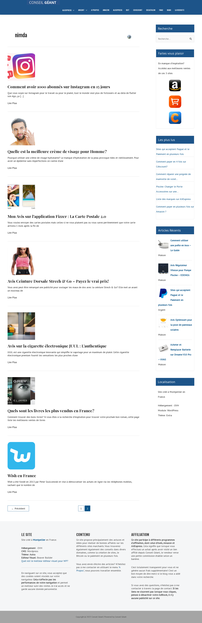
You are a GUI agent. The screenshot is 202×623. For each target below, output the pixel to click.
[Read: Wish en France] (21, 455)
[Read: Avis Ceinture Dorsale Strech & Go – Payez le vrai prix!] (21, 261)
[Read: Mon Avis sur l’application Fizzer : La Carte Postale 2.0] (21, 196)
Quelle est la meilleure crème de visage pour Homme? (57, 151)
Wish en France (22, 475)
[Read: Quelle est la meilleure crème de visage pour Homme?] (21, 131)
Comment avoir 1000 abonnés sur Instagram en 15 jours (59, 86)
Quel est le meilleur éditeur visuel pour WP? (44, 560)
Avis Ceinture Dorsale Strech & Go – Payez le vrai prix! (58, 281)
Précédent (18, 508)
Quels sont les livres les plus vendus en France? (51, 410)
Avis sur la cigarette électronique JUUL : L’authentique (57, 345)
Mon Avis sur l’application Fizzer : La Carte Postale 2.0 (57, 216)
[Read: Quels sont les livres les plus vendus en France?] (21, 390)
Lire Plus (12, 103)
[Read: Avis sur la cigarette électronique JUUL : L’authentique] (21, 325)
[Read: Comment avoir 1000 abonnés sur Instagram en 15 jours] (21, 66)
